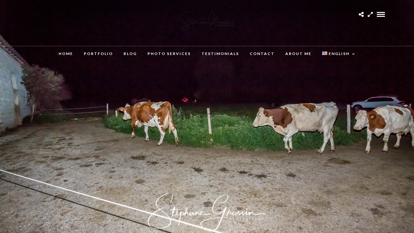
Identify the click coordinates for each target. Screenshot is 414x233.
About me (298, 53)
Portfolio (98, 53)
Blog (130, 53)
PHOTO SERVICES (169, 53)
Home (66, 53)
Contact (262, 53)
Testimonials (220, 53)
